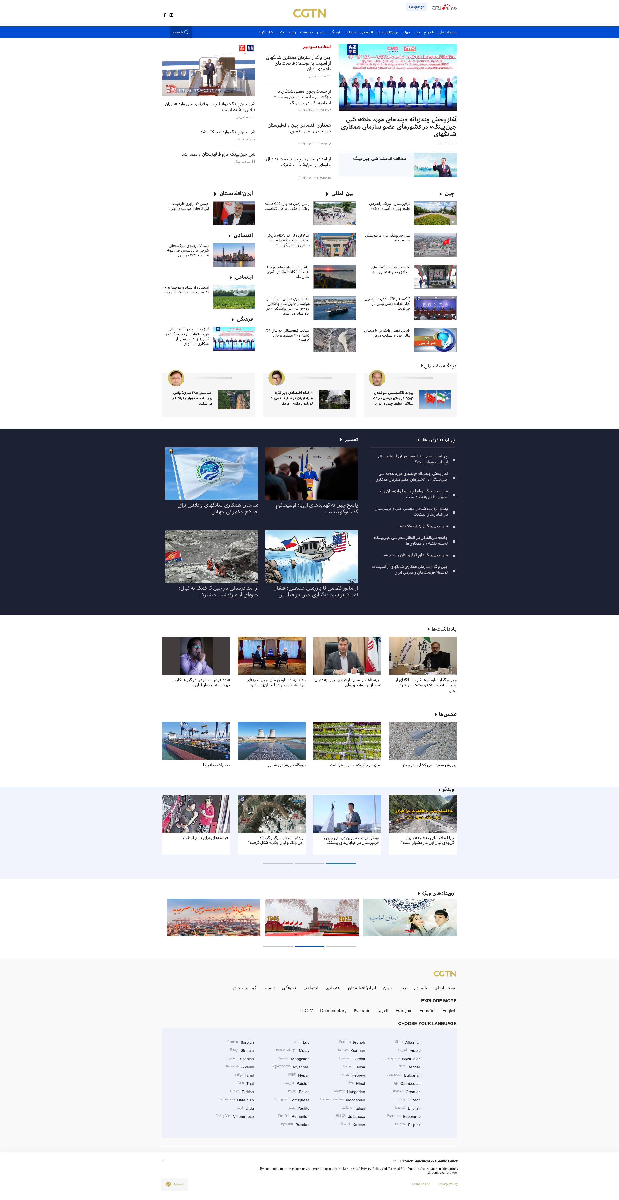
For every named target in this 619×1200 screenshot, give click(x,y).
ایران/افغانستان (362, 987)
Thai (246, 1083)
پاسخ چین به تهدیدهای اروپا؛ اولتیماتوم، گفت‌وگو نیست (316, 508)
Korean (352, 1124)
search (178, 32)
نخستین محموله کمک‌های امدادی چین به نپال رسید (390, 269)
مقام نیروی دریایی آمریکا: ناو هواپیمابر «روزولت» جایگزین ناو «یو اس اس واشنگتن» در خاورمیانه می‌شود (288, 306)
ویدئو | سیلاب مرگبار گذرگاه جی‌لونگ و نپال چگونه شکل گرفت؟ (275, 840)
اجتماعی (310, 987)
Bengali (410, 1067)
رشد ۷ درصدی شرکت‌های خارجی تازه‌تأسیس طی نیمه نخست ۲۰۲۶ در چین (188, 250)
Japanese (350, 1116)
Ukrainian (236, 1099)
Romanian (294, 1116)
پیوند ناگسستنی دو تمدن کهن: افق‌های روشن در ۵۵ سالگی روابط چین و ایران (393, 398)
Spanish (240, 1058)
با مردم (420, 987)
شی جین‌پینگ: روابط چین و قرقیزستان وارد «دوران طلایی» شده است (413, 494)
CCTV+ (306, 1010)
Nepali (299, 1075)
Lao (302, 1042)
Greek (352, 1058)
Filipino (408, 1124)
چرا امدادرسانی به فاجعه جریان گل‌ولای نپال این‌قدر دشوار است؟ (413, 459)
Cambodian (407, 1083)
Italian (353, 1108)
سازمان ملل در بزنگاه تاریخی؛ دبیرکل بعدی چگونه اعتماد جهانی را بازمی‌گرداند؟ (287, 240)
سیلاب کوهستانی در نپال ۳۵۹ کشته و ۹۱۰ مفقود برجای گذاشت (287, 335)
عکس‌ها (448, 714)
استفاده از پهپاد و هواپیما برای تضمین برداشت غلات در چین (186, 290)
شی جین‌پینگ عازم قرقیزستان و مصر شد (387, 238)
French (352, 1042)
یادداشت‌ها (444, 629)
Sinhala (242, 1050)
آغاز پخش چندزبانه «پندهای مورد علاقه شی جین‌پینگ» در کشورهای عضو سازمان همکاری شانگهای (187, 336)
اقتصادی (333, 987)
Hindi (356, 1083)
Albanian (408, 1042)
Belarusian (402, 1058)
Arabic (409, 1050)
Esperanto (404, 1116)
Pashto (299, 1108)
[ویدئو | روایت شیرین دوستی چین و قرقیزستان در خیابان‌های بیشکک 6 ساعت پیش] (398, 77)
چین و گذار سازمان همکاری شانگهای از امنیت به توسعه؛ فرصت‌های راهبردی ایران (409, 569)
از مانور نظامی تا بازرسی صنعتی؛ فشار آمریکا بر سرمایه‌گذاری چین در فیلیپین (316, 591)
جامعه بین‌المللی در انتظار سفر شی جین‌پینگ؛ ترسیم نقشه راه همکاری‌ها (411, 540)
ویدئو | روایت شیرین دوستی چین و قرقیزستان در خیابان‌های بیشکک (411, 511)
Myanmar (291, 1067)
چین (403, 987)
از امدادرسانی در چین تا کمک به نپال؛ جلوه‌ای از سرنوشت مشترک (218, 591)
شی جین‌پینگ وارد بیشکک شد (423, 526)
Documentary (333, 1010)
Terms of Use (421, 1184)
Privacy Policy (448, 1184)
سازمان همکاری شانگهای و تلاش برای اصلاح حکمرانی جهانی (217, 508)
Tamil (244, 1075)
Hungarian (349, 1091)
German (351, 1050)
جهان (387, 987)
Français (404, 1010)
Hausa (354, 1067)
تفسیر (269, 987)
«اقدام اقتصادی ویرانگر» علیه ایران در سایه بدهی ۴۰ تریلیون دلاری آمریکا (291, 398)
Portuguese (292, 1099)
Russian (295, 1124)
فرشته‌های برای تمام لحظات (205, 837)
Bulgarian (404, 1075)
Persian (297, 1083)
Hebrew (353, 1075)
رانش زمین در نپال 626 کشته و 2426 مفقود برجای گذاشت (287, 206)
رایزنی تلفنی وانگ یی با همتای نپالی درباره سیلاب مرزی (387, 333)
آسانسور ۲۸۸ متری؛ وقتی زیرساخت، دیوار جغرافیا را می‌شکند (192, 398)
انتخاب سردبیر (317, 46)
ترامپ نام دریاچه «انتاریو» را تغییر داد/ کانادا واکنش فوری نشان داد (288, 272)
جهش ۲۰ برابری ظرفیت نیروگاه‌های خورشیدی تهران (188, 206)
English (449, 1010)
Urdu (245, 1108)
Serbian (240, 1042)
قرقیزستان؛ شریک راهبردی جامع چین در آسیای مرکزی (389, 206)
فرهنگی (289, 987)
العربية (382, 1010)
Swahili (240, 1067)
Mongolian (293, 1058)
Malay (293, 1050)
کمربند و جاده (244, 987)
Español (427, 1010)
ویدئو (448, 789)
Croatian (406, 1091)
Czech (410, 1099)
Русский (361, 1010)
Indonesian (342, 1099)
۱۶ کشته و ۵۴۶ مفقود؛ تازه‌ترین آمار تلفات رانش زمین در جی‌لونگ (387, 303)
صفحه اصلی (445, 987)
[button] (436, 104)
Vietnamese (235, 1116)
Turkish (241, 1091)
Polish (299, 1091)
